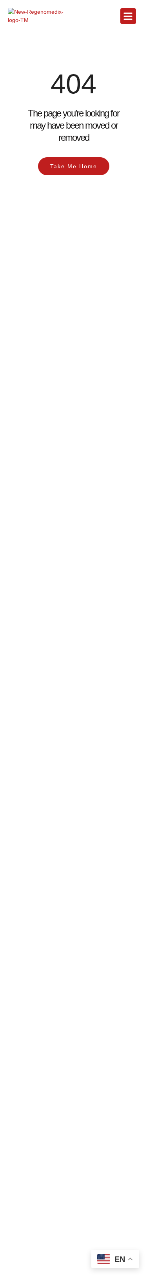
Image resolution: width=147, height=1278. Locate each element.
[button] (128, 16)
